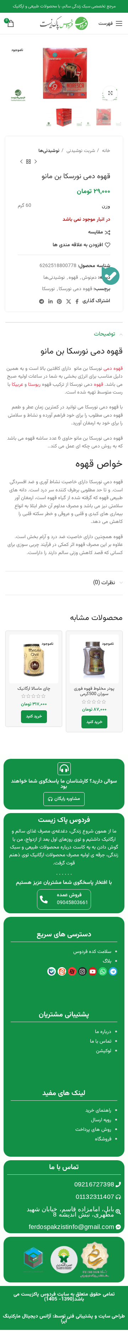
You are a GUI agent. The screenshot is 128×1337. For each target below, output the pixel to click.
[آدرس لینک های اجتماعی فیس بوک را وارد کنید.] (77, 301)
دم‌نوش (89, 278)
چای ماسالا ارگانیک (33, 688)
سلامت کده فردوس (92, 952)
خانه (105, 150)
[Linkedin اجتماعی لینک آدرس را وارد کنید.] (50, 301)
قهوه (73, 278)
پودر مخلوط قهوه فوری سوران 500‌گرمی (94, 691)
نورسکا (48, 289)
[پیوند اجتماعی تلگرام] (41, 301)
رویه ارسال (101, 1120)
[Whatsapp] (102, 971)
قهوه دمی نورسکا (75, 289)
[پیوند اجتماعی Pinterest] (59, 301)
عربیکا (17, 385)
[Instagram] (82, 971)
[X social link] (68, 301)
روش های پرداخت (93, 1130)
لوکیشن (103, 1051)
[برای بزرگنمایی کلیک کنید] (110, 93)
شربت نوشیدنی (80, 150)
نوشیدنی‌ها (48, 150)
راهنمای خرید (98, 1111)
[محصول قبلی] (35, 161)
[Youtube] (93, 971)
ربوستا (34, 385)
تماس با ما (100, 1041)
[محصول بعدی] (21, 161)
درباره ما (103, 1032)
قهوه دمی (106, 351)
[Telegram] (113, 971)
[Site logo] (64, 24)
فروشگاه (103, 1139)
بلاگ (107, 961)
